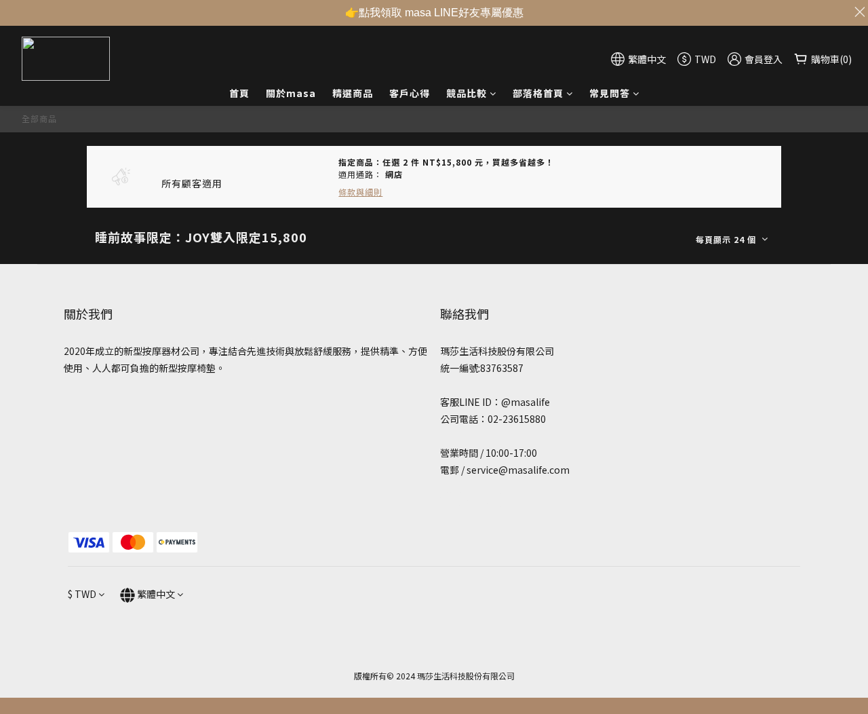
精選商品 (352, 93)
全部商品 (39, 118)
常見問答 (609, 93)
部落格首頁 (538, 93)
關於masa (291, 93)
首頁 (239, 93)
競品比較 (466, 93)
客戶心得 (409, 93)
